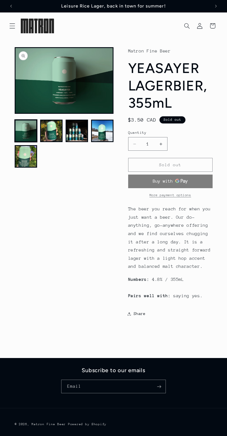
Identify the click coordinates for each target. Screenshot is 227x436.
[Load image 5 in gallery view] (26, 156)
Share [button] (140, 313)
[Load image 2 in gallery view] (51, 131)
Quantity (137, 132)
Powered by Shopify (87, 424)
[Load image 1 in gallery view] (26, 131)
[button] (12, 25)
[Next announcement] (216, 6)
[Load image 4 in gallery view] (102, 131)
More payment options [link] (170, 195)
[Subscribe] (159, 386)
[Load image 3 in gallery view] (77, 131)
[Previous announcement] (11, 6)
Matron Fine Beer (49, 424)
